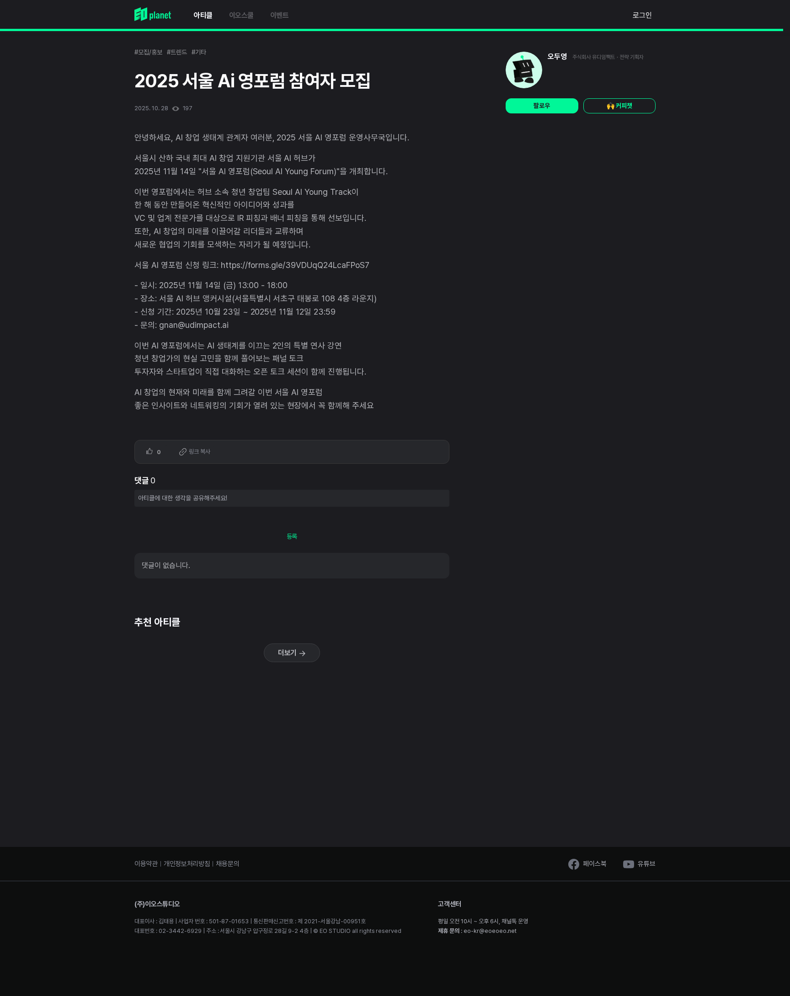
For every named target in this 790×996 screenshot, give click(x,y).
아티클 (203, 15)
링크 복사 (198, 451)
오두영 (557, 56)
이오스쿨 (241, 15)
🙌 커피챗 (619, 105)
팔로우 (542, 105)
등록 (292, 536)
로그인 (642, 15)
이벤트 (279, 15)
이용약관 (146, 864)
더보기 (288, 652)
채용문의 (227, 864)
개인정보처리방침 (187, 864)
